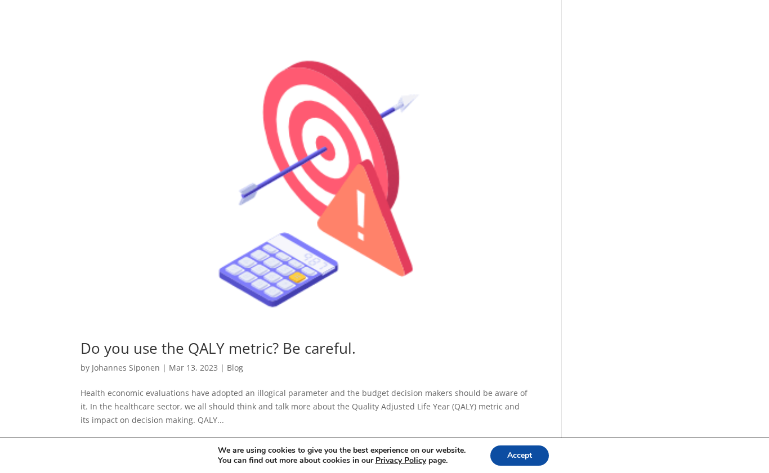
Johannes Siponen (126, 367)
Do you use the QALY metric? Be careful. (218, 348)
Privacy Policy (400, 460)
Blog (235, 367)
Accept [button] (519, 455)
